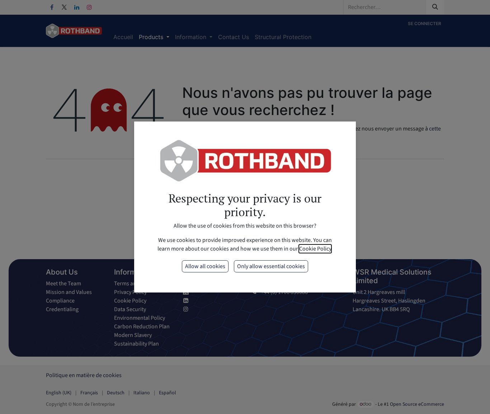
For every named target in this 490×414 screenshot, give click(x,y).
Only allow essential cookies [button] (271, 266)
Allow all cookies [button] (205, 266)
